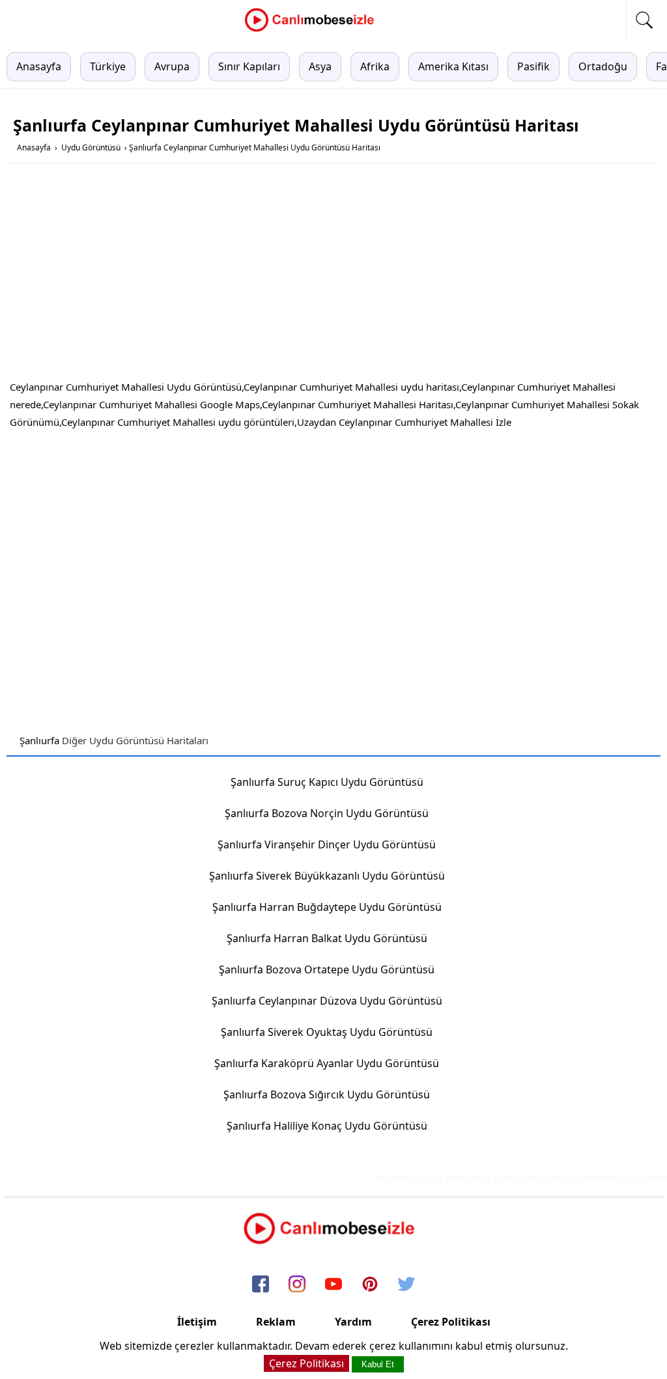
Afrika (375, 66)
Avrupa (172, 66)
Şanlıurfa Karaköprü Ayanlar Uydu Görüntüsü (326, 1063)
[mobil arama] (644, 20)
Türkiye (108, 66)
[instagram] (297, 1284)
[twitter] (406, 1284)
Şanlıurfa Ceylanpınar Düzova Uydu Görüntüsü (327, 1001)
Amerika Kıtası (453, 66)
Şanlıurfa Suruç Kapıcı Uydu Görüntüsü (327, 782)
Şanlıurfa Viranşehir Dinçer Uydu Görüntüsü (327, 844)
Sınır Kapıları (249, 66)
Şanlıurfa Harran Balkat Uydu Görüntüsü (327, 938)
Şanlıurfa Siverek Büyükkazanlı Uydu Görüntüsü (327, 876)
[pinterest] (370, 1284)
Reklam (276, 1322)
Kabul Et (378, 1364)
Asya (320, 66)
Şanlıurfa (39, 740)
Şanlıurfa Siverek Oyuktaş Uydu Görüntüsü (327, 1032)
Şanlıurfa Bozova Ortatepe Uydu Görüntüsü (326, 969)
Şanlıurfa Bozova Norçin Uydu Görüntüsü (327, 813)
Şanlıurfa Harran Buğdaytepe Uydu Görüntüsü (327, 907)
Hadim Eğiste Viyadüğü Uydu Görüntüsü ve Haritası (496, 1177)
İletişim (197, 1322)
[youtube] (333, 1284)
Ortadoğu (602, 66)
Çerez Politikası (450, 1322)
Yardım (353, 1322)
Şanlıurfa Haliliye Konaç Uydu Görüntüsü (327, 1126)
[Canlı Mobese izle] (312, 30)
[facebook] (260, 1284)
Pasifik (533, 66)
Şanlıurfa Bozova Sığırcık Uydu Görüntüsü (326, 1094)
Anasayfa (38, 66)
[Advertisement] (333, 274)
